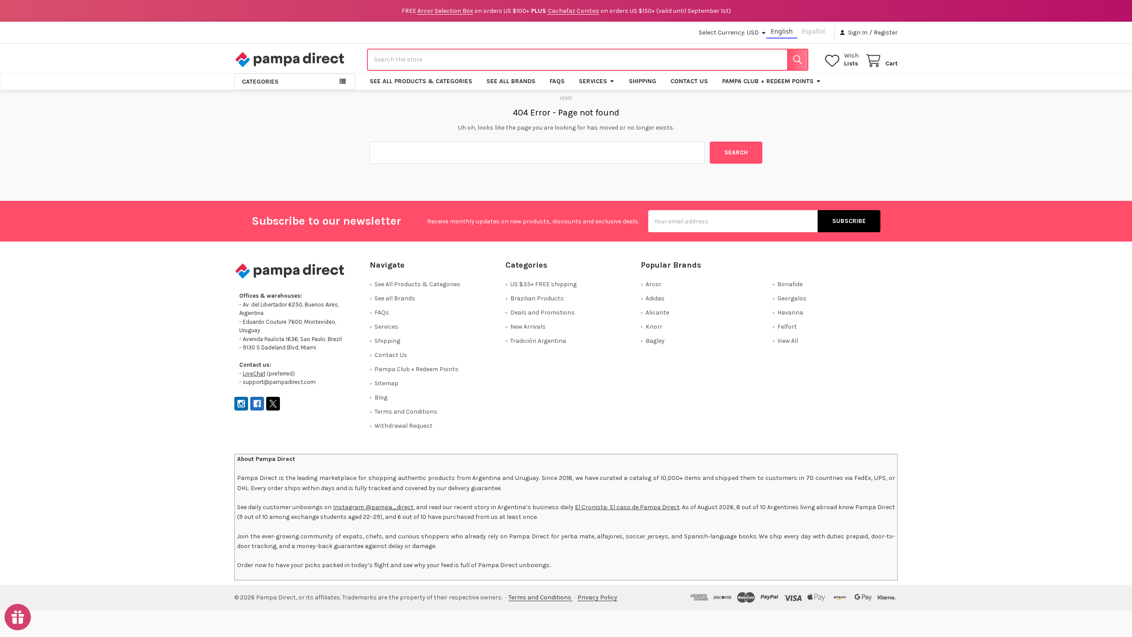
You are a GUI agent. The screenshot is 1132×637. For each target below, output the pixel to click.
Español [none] (813, 31)
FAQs (557, 81)
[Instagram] (241, 404)
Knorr (654, 326)
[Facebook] (257, 404)
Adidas (655, 298)
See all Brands (510, 81)
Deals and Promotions (542, 312)
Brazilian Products (537, 298)
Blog (381, 397)
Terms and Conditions (406, 411)
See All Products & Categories (421, 81)
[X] (273, 404)
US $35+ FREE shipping (543, 284)
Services (593, 81)
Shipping (642, 81)
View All (787, 341)
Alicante (657, 312)
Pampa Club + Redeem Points (768, 81)
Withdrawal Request (403, 426)
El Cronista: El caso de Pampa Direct (627, 507)
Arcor (654, 284)
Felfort (787, 326)
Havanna (790, 312)
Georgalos (792, 298)
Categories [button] (260, 81)
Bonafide (790, 284)
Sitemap (386, 383)
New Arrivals (528, 326)
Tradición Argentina (538, 341)
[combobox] (587, 60)
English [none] (782, 31)
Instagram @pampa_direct (373, 507)
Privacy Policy (597, 597)
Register (886, 32)
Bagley (655, 341)
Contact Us (689, 81)
